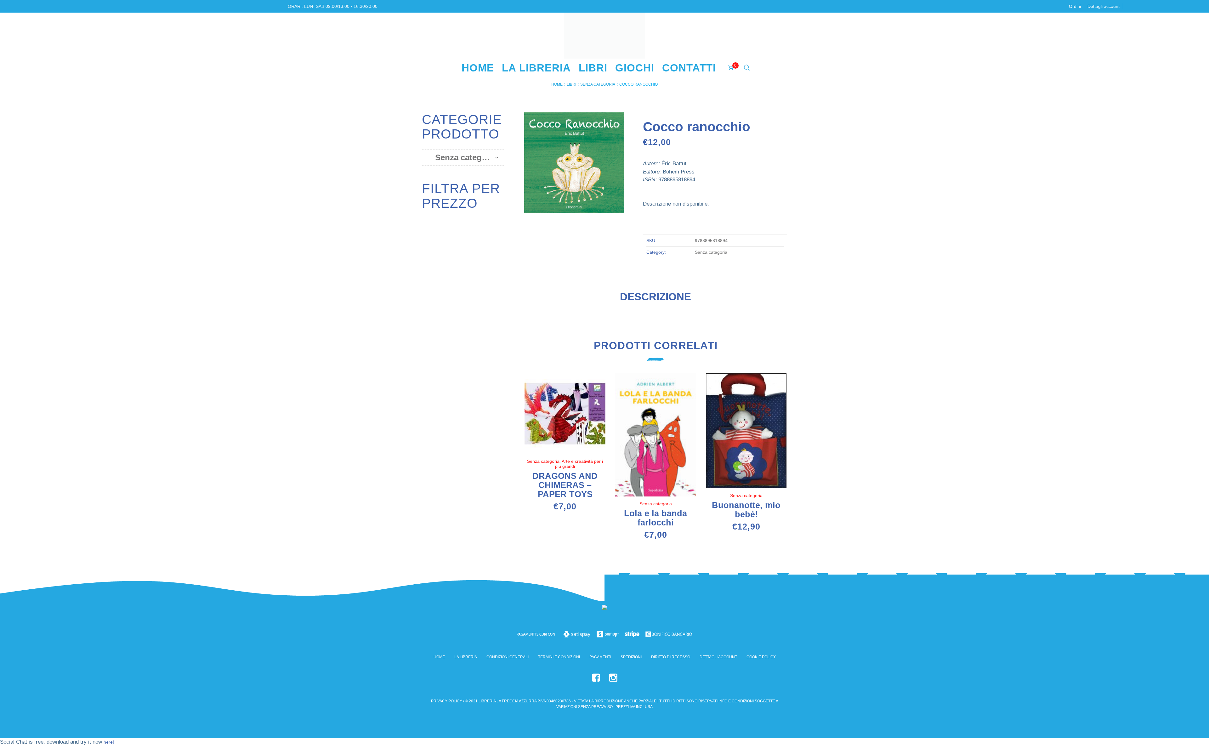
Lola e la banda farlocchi (655, 518)
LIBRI (571, 84)
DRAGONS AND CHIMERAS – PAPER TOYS (565, 485)
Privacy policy (446, 701)
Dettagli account (718, 657)
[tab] (655, 299)
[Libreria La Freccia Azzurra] (604, 608)
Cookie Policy (761, 657)
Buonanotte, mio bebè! (746, 510)
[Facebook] (596, 678)
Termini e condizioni (559, 657)
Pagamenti (600, 657)
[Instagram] (613, 678)
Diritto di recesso (670, 657)
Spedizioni (631, 657)
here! (109, 742)
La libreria (465, 657)
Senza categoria (597, 84)
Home (557, 84)
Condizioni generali (507, 657)
